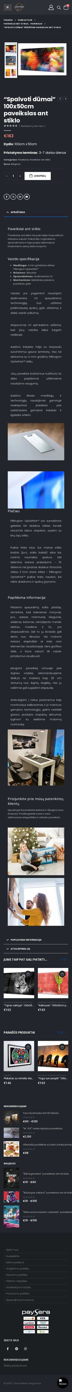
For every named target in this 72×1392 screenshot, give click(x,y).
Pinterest (16, 1348)
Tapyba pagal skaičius (48, 1075)
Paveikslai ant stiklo (40, 159)
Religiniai (15, 164)
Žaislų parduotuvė (15, 1365)
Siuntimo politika (17, 1275)
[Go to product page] (19, 983)
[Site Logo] (19, 7)
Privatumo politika (17, 1293)
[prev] (60, 98)
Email (27, 197)
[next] (65, 98)
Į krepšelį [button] (28, 974)
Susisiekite (12, 1256)
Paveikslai (23, 159)
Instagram (25, 1348)
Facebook (7, 197)
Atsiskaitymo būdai (18, 1287)
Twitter (13, 197)
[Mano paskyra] (51, 7)
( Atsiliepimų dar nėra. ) (32, 126)
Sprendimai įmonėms (20, 1300)
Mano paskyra (15, 1262)
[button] (59, 8)
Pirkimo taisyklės (16, 1281)
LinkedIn (20, 197)
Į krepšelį (40, 176)
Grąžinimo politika (17, 1268)
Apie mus (12, 1250)
